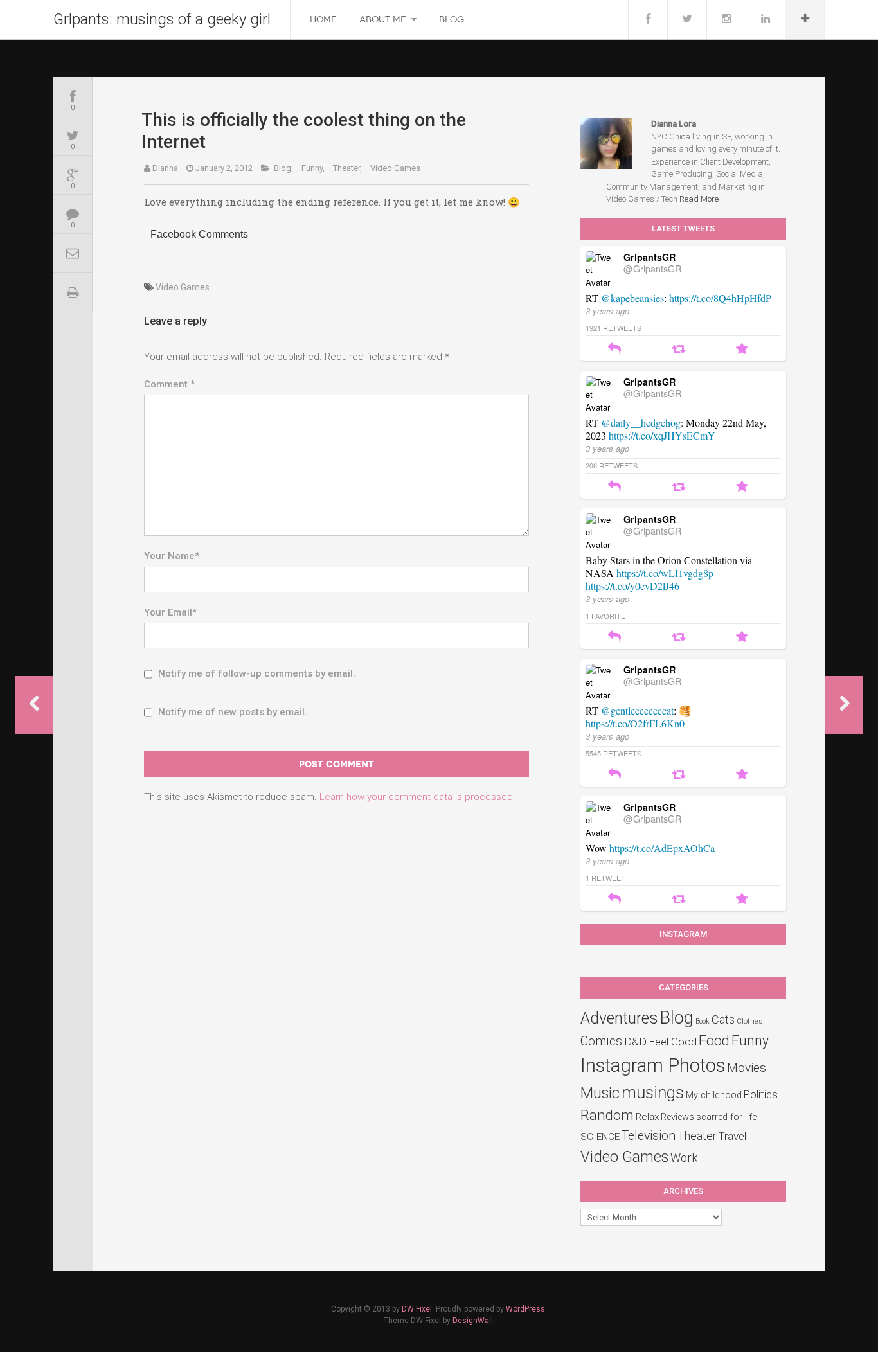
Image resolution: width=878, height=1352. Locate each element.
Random (607, 1115)
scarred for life (726, 1117)
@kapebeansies (632, 298)
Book (702, 1021)
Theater (696, 1136)
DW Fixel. (418, 1308)
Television (649, 1135)
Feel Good (673, 1041)
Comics (601, 1041)
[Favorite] (742, 350)
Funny (750, 1041)
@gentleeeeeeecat (637, 710)
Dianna (165, 168)
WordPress (525, 1308)
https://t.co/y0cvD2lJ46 (632, 585)
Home (323, 19)
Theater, (347, 168)
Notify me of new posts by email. (232, 712)
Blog (451, 19)
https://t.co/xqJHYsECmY (662, 435)
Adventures (619, 1018)
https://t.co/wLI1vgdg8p (664, 573)
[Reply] (614, 350)
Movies (746, 1067)
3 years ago (607, 311)
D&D (635, 1041)
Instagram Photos (652, 1065)
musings (653, 1092)
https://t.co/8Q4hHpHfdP (720, 298)
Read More (699, 199)
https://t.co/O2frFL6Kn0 (635, 723)
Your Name (171, 556)
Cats (723, 1020)
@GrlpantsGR (652, 268)
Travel (732, 1136)
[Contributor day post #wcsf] (844, 705)
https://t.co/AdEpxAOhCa (662, 848)
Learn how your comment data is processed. (417, 797)
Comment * (169, 384)
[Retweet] (678, 350)
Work (683, 1157)
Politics (761, 1094)
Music (600, 1093)
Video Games (395, 168)
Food (714, 1041)
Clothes (749, 1021)
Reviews (677, 1117)
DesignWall (472, 1320)
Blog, (283, 168)
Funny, (313, 168)
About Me (382, 19)
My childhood (714, 1095)
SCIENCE (600, 1137)
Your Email (170, 612)
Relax (647, 1117)
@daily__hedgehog (641, 422)
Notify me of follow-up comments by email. (256, 673)
